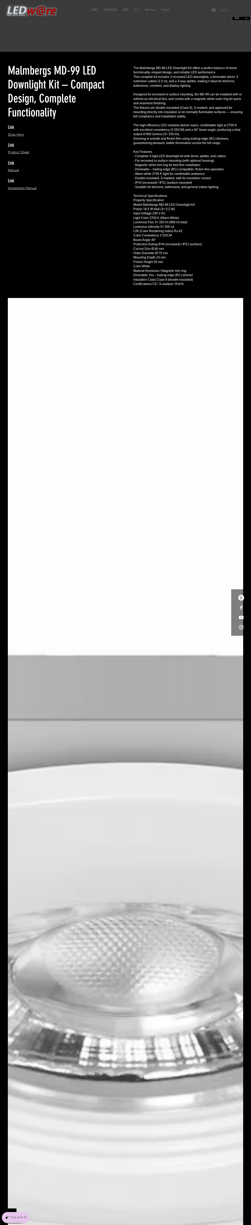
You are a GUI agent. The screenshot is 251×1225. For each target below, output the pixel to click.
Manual (13, 170)
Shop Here (16, 135)
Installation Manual (22, 188)
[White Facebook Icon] (241, 608)
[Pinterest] (241, 598)
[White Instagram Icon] (241, 627)
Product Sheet (18, 152)
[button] (94, 10)
